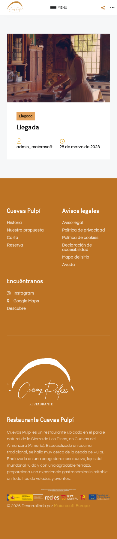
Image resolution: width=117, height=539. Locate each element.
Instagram (23, 293)
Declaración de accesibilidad (77, 247)
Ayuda (68, 265)
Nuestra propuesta (25, 230)
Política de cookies (80, 238)
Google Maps (26, 301)
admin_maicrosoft (34, 147)
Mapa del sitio (75, 257)
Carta (12, 238)
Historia (14, 223)
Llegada (25, 116)
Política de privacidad (83, 230)
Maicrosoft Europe (72, 506)
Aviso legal (72, 223)
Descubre (16, 309)
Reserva (15, 245)
